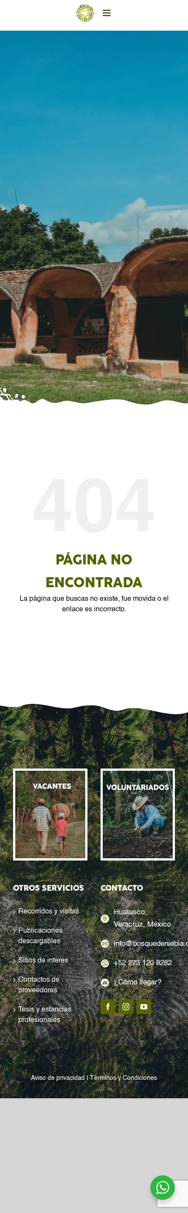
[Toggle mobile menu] (107, 13)
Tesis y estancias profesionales (44, 1015)
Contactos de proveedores (38, 985)
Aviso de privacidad (58, 1078)
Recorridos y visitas (48, 911)
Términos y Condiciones (123, 1078)
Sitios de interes (43, 960)
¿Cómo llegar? (137, 982)
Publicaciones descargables (40, 936)
